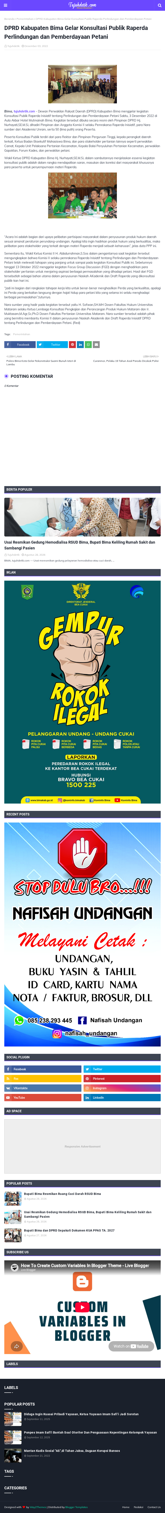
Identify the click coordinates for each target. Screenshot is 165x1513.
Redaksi (138, 1507)
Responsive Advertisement (83, 1146)
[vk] (42, 1088)
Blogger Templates (76, 1507)
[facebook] (42, 1069)
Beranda (9, 18)
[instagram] (122, 1088)
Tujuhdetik (13, 46)
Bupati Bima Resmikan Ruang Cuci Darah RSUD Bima (62, 1194)
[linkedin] (122, 1097)
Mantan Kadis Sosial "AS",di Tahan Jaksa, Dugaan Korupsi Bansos (72, 1450)
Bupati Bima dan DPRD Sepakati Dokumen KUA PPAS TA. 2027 (69, 1230)
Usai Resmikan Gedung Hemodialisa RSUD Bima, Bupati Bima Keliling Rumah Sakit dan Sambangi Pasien (79, 545)
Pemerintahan (25, 18)
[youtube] (42, 1097)
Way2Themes (38, 1507)
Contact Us (154, 1507)
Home (126, 1507)
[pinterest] (122, 1078)
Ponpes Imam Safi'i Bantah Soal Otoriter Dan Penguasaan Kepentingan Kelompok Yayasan (90, 1432)
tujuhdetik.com (24, 111)
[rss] (42, 1078)
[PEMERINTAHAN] (82, 517)
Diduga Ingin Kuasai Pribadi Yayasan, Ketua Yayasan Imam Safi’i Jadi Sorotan (81, 1414)
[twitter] (122, 1069)
